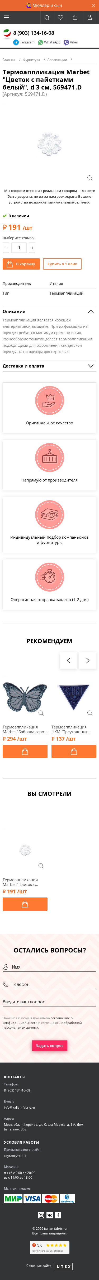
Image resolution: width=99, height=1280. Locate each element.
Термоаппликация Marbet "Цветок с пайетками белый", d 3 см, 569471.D (25, 882)
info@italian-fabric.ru (19, 1107)
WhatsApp (52, 42)
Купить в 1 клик (62, 263)
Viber (74, 42)
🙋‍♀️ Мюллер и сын (44, 5)
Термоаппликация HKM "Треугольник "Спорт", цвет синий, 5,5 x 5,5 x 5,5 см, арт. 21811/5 (72, 729)
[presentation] (68, 660)
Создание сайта (38, 1265)
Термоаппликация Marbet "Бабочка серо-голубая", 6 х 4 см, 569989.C (24, 729)
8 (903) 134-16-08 (33, 32)
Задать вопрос (49, 1045)
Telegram (27, 42)
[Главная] (7, 34)
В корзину (25, 263)
